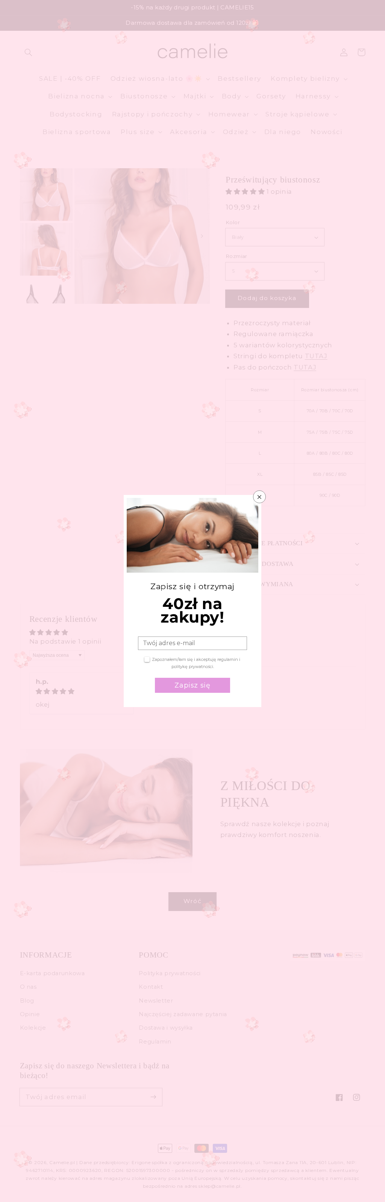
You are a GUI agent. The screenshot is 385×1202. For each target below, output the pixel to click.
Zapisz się (192, 685)
